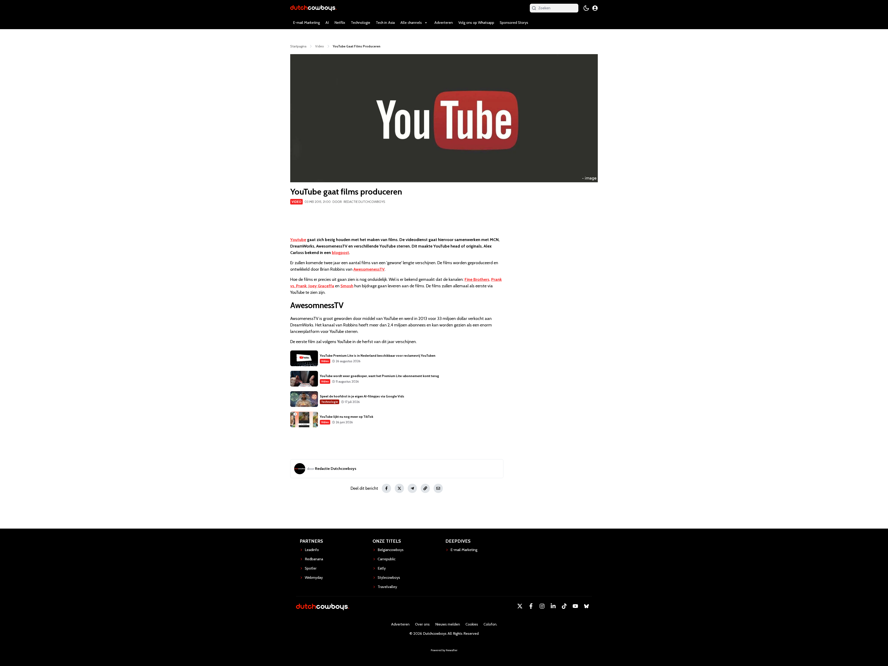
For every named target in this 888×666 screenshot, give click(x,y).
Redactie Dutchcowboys (364, 202)
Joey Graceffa (321, 285)
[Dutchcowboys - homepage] (313, 8)
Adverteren (443, 22)
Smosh (346, 285)
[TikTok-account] (564, 606)
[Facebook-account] (531, 606)
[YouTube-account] (575, 606)
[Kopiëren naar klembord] (425, 488)
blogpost (340, 252)
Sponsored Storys (514, 22)
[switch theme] (586, 8)
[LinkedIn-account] (553, 606)
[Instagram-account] (542, 606)
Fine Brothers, (477, 279)
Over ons (422, 624)
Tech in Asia (385, 22)
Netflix (339, 22)
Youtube (298, 239)
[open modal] (595, 8)
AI (327, 22)
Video (296, 202)
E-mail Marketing (306, 22)
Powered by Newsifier (444, 650)
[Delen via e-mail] (438, 488)
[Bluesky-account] (586, 606)
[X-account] (520, 606)
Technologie (360, 22)
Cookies (472, 624)
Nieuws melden (447, 624)
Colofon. (490, 624)
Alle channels (411, 22)
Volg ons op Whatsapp (476, 22)
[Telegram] (412, 488)
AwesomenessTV (369, 269)
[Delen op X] (399, 488)
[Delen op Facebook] (386, 488)
